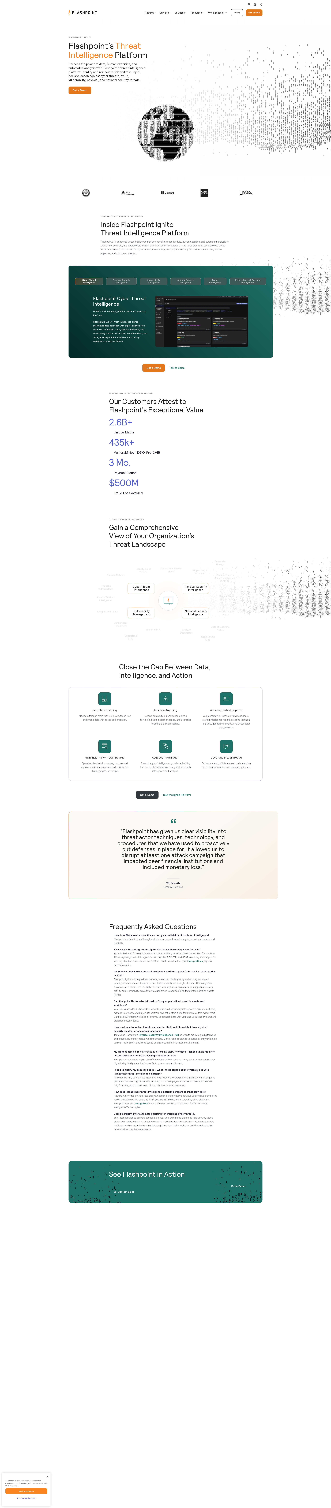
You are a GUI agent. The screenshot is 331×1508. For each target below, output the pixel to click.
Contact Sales (126, 1191)
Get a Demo (254, 13)
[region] (26, 1489)
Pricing (237, 13)
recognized (141, 1103)
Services (164, 12)
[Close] (47, 1477)
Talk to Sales (177, 367)
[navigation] (179, 12)
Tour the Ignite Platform (177, 794)
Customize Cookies (26, 1498)
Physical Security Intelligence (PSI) (159, 1035)
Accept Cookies (26, 1491)
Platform (149, 12)
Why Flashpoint (216, 12)
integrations (196, 961)
